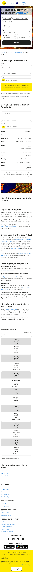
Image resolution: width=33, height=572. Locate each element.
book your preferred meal (9, 277)
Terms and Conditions (16, 563)
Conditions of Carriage (8, 524)
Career (3, 492)
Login (13, 3)
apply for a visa (15, 248)
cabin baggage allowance (9, 226)
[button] (20, 18)
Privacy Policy (5, 563)
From (4, 25)
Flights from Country (19, 554)
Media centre (5, 489)
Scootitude (4, 487)
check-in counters (11, 309)
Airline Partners (5, 494)
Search (16, 42)
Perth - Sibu (4, 475)
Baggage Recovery (7, 531)
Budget (3, 77)
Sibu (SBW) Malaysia (9, 32)
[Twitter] (18, 539)
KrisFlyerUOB (5, 506)
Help (2, 521)
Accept (16, 569)
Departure (6, 35)
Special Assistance (6, 526)
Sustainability (5, 497)
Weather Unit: (28, 332)
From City (28, 554)
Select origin (6, 27)
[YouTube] (23, 539)
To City (14, 552)
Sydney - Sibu (5, 473)
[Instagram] (13, 539)
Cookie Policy (26, 565)
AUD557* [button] (22, 12)
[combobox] (17, 67)
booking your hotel (7, 270)
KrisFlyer (3, 503)
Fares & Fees (5, 529)
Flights (10, 52)
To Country (8, 552)
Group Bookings (6, 515)
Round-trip (6, 18)
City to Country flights (7, 554)
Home (3, 52)
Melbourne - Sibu (6, 471)
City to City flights (21, 552)
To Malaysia (18, 52)
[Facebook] (8, 539)
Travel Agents (5, 512)
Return (19, 35)
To (3, 30)
